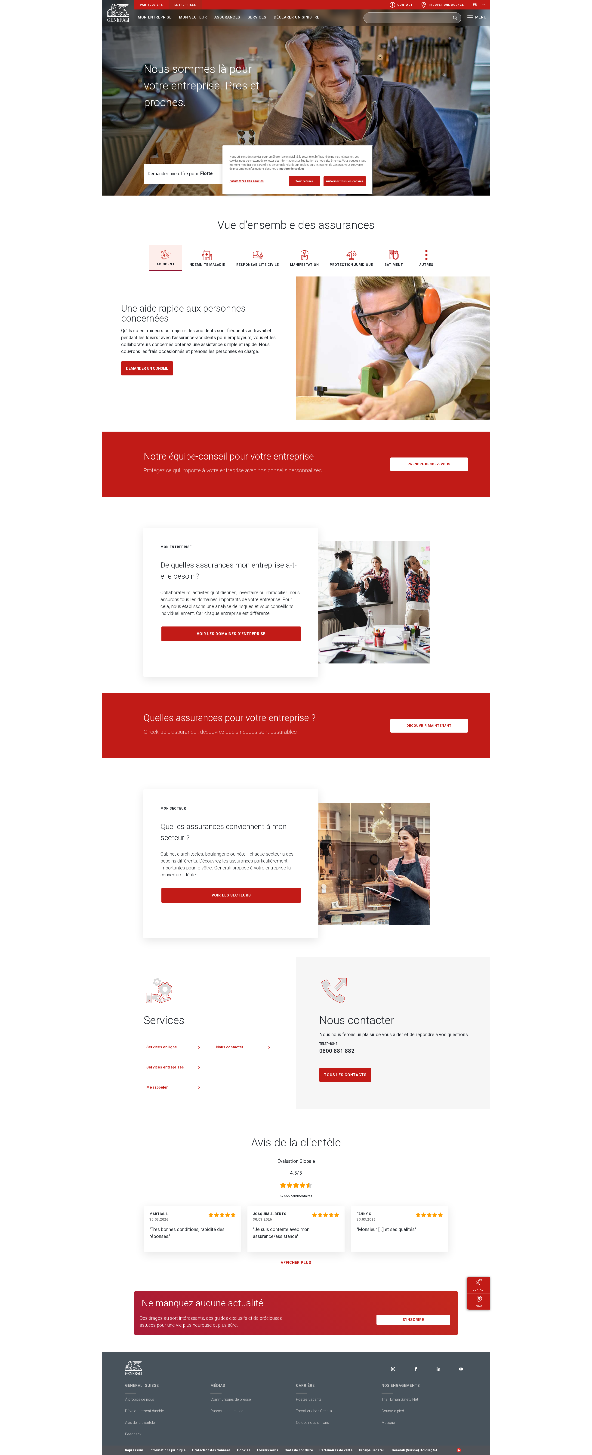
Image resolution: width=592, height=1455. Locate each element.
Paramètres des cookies (246, 181)
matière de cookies (291, 168)
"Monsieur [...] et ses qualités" (386, 1229)
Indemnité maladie (206, 265)
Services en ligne (161, 1047)
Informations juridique (168, 1450)
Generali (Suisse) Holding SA (415, 1450)
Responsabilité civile (257, 265)
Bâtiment (394, 265)
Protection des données (211, 1450)
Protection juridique (351, 265)
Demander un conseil (147, 368)
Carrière (305, 1385)
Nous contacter (230, 1047)
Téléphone (328, 1044)
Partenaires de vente (335, 1450)
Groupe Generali (372, 1450)
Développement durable (144, 1411)
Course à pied (393, 1411)
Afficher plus (296, 1262)
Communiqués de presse (230, 1399)
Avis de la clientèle (140, 1422)
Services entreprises (165, 1067)
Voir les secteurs (231, 895)
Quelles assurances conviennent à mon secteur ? (223, 832)
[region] (297, 169)
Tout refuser (304, 181)
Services (257, 17)
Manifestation (304, 265)
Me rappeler (157, 1087)
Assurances (227, 17)
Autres (426, 265)
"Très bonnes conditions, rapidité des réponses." (187, 1233)
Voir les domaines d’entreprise (231, 634)
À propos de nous (139, 1399)
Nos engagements (401, 1385)
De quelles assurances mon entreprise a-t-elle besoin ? (228, 570)
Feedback (133, 1434)
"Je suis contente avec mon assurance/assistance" (281, 1233)
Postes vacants (308, 1399)
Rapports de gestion (227, 1411)
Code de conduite (299, 1450)
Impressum (134, 1450)
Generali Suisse (142, 1385)
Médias (217, 1385)
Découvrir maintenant (429, 726)
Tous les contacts (345, 1075)
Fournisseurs (267, 1450)
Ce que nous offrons (312, 1422)
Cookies (243, 1450)
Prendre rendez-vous (429, 464)
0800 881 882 (337, 1051)
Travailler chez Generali (314, 1411)
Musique (388, 1422)
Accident (166, 264)
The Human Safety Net (400, 1399)
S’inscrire (413, 1319)
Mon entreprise (155, 17)
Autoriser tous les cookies (344, 181)
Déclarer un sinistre (296, 17)
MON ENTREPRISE (176, 547)
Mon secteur (193, 17)
